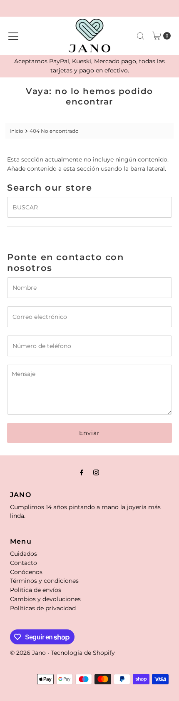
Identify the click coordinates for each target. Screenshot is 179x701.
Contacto (23, 562)
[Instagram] (96, 472)
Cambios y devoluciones (45, 599)
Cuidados (23, 553)
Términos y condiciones (44, 580)
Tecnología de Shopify (83, 652)
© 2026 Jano (28, 652)
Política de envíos (35, 590)
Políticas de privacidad (43, 608)
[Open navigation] (13, 36)
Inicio (16, 131)
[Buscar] (140, 36)
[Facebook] (81, 472)
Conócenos (26, 572)
